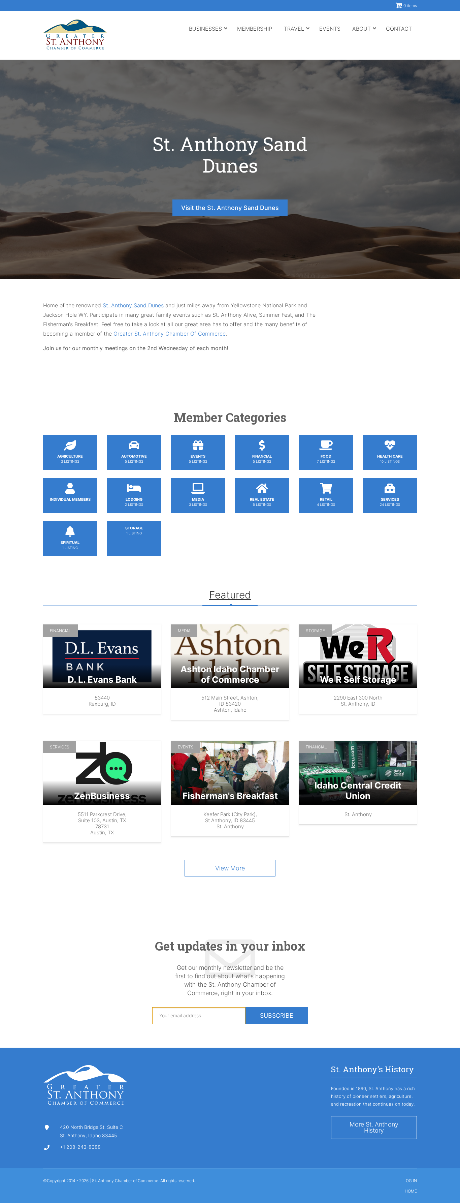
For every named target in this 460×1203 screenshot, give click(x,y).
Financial (60, 630)
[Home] (75, 33)
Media (184, 630)
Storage (315, 630)
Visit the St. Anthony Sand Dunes (230, 207)
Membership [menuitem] (254, 28)
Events (186, 746)
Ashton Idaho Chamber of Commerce (230, 674)
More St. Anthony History (374, 1127)
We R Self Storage (358, 679)
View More (230, 868)
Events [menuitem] (329, 28)
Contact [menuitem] (399, 28)
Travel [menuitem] (297, 35)
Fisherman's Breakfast (230, 796)
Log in (410, 1181)
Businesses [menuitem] (208, 35)
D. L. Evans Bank (102, 679)
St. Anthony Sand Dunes (230, 154)
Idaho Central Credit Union (358, 790)
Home (411, 1191)
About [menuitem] (364, 35)
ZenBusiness (102, 796)
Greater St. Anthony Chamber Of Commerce (169, 333)
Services (59, 746)
